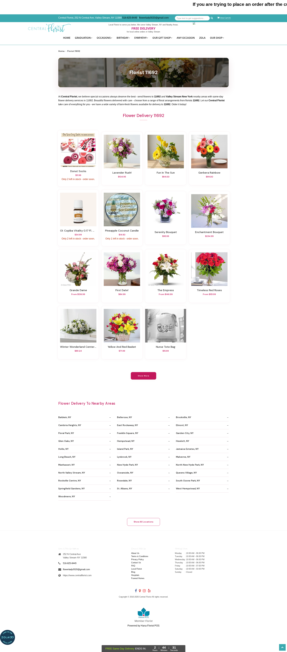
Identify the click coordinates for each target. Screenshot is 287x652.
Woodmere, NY (66, 496)
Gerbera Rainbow (209, 172)
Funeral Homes (137, 578)
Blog (133, 572)
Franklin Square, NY (127, 433)
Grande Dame (78, 290)
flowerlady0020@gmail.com (154, 17)
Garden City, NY (185, 433)
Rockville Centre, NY (69, 480)
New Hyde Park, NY (127, 464)
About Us (135, 553)
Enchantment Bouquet (209, 232)
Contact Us (136, 562)
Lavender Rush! (122, 172)
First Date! (121, 290)
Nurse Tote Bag (165, 347)
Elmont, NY (182, 425)
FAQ (133, 566)
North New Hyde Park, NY (190, 464)
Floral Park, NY (66, 433)
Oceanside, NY (125, 472)
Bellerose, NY (124, 417)
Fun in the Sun (166, 172)
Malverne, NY (183, 456)
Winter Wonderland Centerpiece (78, 347)
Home (66, 37)
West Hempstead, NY (188, 488)
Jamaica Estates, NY (187, 449)
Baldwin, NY (64, 417)
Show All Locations (143, 521)
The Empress (165, 290)
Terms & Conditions (139, 556)
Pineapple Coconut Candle (122, 230)
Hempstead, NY (126, 441)
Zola (202, 37)
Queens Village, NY (186, 472)
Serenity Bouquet (166, 232)
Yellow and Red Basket (122, 347)
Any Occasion (186, 37)
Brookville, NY (183, 417)
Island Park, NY (125, 449)
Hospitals (135, 575)
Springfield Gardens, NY (71, 488)
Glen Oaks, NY (66, 441)
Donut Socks (78, 171)
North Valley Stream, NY (71, 472)
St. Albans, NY (124, 488)
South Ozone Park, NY (188, 480)
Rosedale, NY (124, 480)
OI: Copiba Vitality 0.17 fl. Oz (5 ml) (78, 230)
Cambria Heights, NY (69, 425)
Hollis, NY (63, 449)
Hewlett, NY (182, 441)
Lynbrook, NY (124, 456)
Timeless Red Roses (209, 290)
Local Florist (136, 569)
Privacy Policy (137, 559)
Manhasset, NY (66, 464)
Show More (143, 376)
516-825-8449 (129, 17)
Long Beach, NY (66, 456)
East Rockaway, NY (127, 425)
